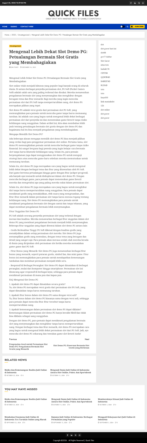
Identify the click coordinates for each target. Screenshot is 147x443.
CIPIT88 (104, 73)
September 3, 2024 (106, 423)
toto (102, 89)
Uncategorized (15, 46)
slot (102, 44)
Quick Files (73, 13)
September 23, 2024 (14, 423)
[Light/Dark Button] (122, 26)
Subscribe (139, 26)
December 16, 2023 (29, 67)
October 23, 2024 (13, 375)
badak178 (105, 69)
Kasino (14, 26)
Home (4, 26)
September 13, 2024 (60, 423)
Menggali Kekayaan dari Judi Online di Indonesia (116, 418)
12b (102, 105)
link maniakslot (107, 101)
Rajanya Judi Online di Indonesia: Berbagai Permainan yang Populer (71, 418)
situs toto (105, 65)
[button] (127, 26)
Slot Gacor (105, 61)
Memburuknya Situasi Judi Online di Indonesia (115, 400)
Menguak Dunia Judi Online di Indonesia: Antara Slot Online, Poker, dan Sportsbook (70, 371)
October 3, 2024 (106, 405)
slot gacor (105, 114)
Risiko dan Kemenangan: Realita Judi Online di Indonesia (26, 371)
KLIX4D (104, 85)
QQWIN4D (105, 77)
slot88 (103, 52)
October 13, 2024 (58, 375)
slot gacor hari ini (108, 48)
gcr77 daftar (106, 57)
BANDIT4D (105, 81)
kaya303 (104, 97)
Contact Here (26, 26)
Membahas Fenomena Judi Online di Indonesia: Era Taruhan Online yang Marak (25, 418)
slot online (105, 110)
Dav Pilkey (15, 67)
